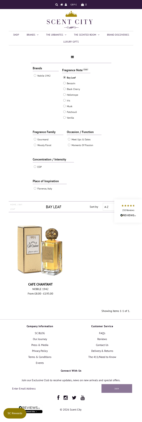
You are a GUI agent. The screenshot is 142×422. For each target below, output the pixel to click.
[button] (128, 211)
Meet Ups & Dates (81, 139)
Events (40, 363)
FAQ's (102, 333)
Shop (16, 34)
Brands (31, 34)
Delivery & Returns (102, 351)
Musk (69, 106)
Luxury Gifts (71, 41)
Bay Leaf (71, 77)
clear (85, 69)
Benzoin (70, 83)
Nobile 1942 (44, 75)
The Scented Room (85, 34)
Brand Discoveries (118, 34)
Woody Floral (44, 145)
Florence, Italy (44, 188)
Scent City (75, 409)
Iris (68, 100)
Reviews (102, 339)
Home (13, 204)
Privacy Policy (40, 351)
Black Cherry (73, 89)
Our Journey (40, 339)
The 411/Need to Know (102, 357)
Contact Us (102, 345)
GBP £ (73, 4)
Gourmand (42, 139)
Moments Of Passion (82, 145)
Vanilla (70, 117)
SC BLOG (40, 333)
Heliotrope (72, 94)
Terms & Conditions (39, 357)
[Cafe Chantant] (40, 249)
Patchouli (71, 112)
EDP (39, 166)
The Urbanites (54, 34)
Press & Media (39, 345)
